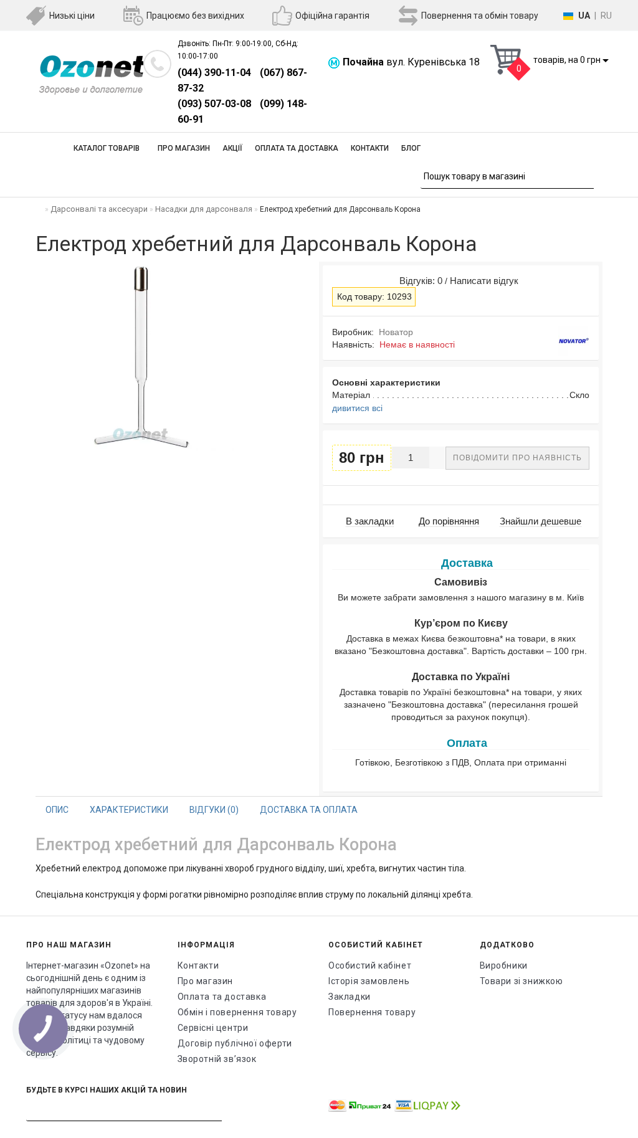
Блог (411, 148)
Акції (232, 148)
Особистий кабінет (369, 965)
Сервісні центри (213, 1028)
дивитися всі (357, 408)
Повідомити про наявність (517, 457)
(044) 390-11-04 (214, 72)
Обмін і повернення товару (237, 1012)
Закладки (349, 997)
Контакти (370, 148)
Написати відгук (484, 280)
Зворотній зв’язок (217, 1059)
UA (584, 16)
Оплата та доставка (296, 148)
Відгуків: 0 (418, 280)
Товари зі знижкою (521, 981)
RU (606, 16)
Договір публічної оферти (235, 1043)
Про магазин (184, 148)
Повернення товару (372, 1012)
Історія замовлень (368, 981)
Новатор (396, 332)
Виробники (504, 965)
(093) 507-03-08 (214, 104)
